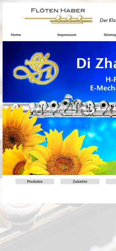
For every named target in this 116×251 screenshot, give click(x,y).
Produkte (35, 181)
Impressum (66, 35)
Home (16, 35)
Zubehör (80, 181)
